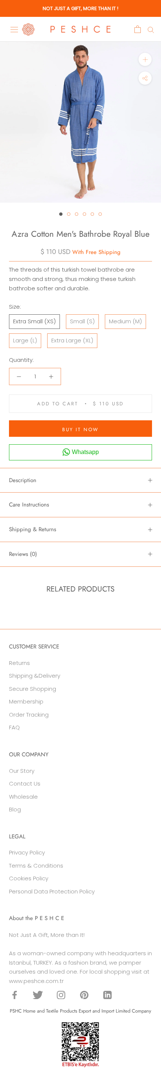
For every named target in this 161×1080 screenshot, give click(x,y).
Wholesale (23, 797)
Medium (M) (125, 321)
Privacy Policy (27, 852)
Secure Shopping (32, 689)
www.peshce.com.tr (36, 981)
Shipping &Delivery (34, 676)
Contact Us (24, 783)
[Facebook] (14, 994)
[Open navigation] (14, 29)
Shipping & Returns (32, 529)
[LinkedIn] (107, 994)
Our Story (21, 771)
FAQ (14, 727)
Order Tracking (29, 715)
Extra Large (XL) (72, 340)
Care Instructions (29, 504)
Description (22, 480)
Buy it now (80, 429)
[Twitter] (37, 994)
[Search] (151, 29)
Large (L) (25, 340)
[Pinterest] (84, 994)
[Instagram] (61, 994)
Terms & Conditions (36, 865)
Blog (15, 809)
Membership (26, 701)
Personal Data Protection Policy (52, 891)
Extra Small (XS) (34, 321)
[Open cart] (137, 29)
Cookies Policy (28, 878)
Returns (19, 663)
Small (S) (82, 321)
